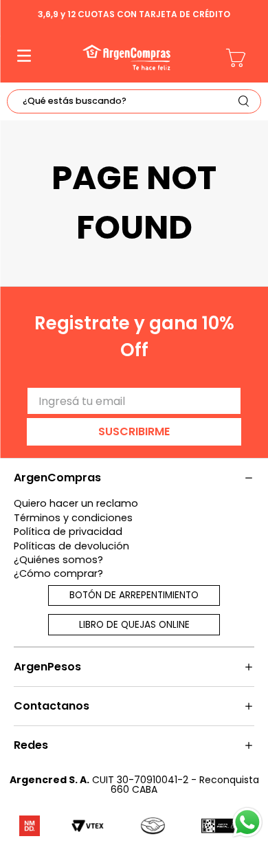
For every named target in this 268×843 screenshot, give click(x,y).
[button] (24, 57)
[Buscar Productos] (246, 101)
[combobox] (134, 101)
